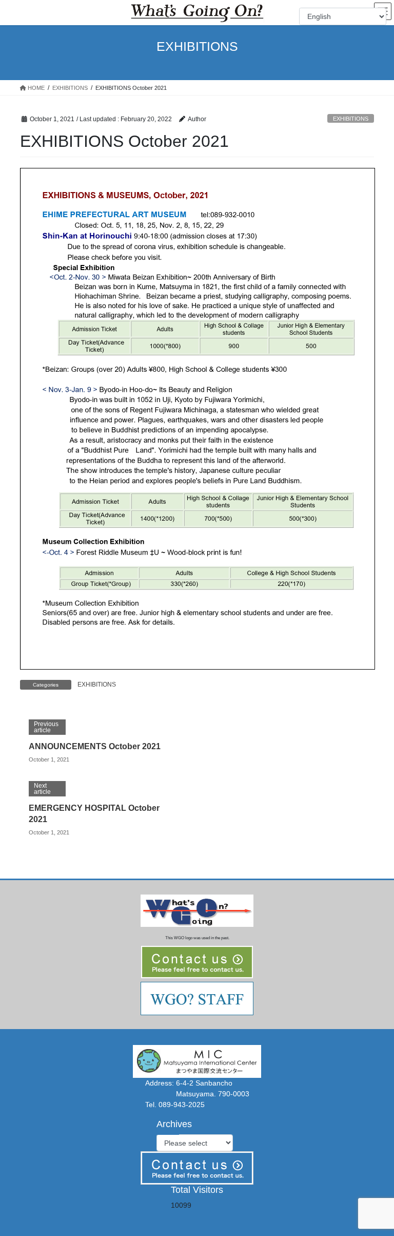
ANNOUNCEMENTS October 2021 (95, 746)
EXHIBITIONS (350, 119)
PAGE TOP (375, 1190)
